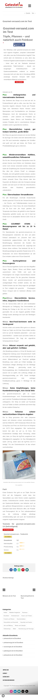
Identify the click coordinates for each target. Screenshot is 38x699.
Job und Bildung (8, 626)
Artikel (5, 613)
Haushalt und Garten (26, 623)
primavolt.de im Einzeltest (12, 639)
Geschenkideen (21, 620)
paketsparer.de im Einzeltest (13, 652)
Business (24, 613)
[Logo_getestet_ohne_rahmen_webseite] (14, 2)
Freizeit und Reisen (9, 620)
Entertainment (15, 617)
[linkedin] (15, 692)
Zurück (28, 13)
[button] (4, 590)
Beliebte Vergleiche (14, 613)
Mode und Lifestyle (20, 626)
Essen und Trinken (26, 617)
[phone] (26, 692)
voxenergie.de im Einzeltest (13, 648)
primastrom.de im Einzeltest (13, 656)
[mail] (22, 692)
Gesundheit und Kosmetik (11, 623)
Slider (14, 630)
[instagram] (11, 692)
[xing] (19, 692)
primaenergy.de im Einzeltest (13, 644)
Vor (33, 13)
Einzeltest (6, 617)
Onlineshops (7, 630)
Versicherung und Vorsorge (26, 630)
